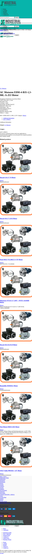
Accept (1, 553)
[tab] (17, 118)
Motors (5, 30)
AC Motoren (3, 88)
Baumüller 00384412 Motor (9, 386)
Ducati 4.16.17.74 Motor (8, 177)
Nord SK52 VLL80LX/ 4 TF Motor (11, 259)
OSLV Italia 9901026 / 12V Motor (11, 470)
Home (1, 30)
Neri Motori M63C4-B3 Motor (9, 427)
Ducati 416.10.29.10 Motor (8, 345)
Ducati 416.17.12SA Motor (8, 218)
